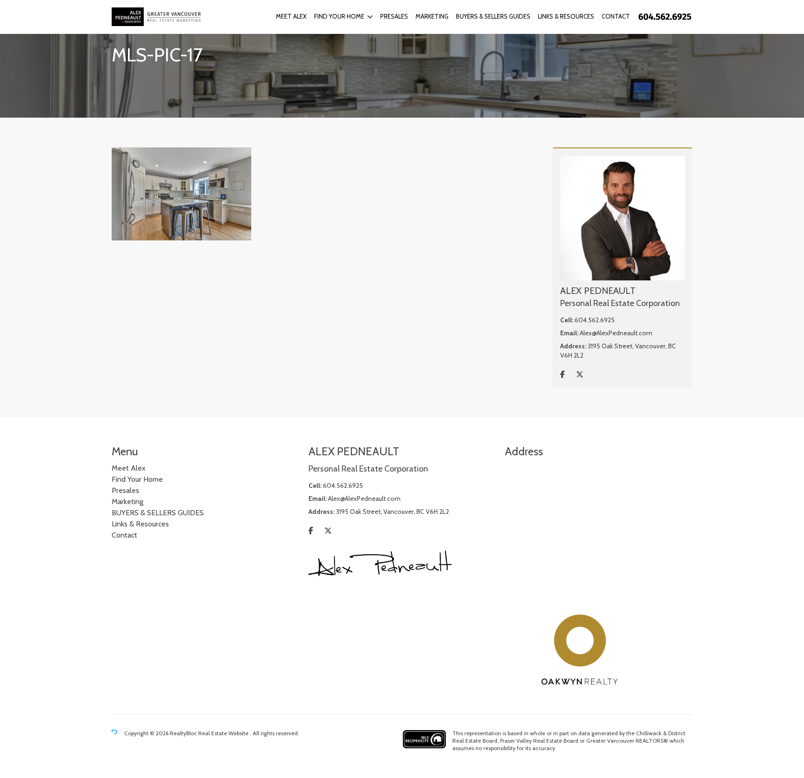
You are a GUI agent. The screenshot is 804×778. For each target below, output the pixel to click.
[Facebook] (562, 374)
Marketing (432, 16)
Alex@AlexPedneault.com (616, 333)
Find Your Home (339, 16)
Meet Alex (291, 16)
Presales (394, 16)
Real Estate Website (224, 733)
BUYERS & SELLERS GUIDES (493, 16)
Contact (616, 16)
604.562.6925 (595, 320)
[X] (579, 374)
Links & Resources (566, 16)
